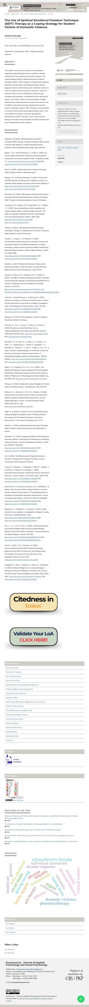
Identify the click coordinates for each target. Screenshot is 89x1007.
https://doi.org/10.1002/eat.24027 (17, 220)
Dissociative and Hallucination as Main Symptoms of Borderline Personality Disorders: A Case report (41, 841)
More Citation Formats (67, 131)
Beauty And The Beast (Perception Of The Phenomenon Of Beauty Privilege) (33, 830)
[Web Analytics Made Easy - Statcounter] (9, 800)
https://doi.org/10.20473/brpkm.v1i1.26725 (31, 379)
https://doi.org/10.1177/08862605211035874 (21, 448)
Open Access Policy (13, 680)
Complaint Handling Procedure (17, 715)
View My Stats (18, 800)
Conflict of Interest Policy (15, 706)
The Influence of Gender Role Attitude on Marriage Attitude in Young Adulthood (33, 824)
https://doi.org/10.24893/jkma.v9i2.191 (19, 406)
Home (7, 14)
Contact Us (10, 740)
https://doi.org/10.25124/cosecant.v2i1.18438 (21, 560)
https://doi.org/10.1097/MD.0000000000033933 (28, 359)
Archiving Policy (11, 732)
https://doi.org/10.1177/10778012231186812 (21, 256)
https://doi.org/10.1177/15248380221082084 (21, 478)
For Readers (10, 924)
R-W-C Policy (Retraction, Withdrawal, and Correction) (25, 702)
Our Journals (9, 949)
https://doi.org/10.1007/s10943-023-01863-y (25, 576)
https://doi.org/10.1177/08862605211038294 (21, 501)
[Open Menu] (4, 4)
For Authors (10, 928)
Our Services (9, 953)
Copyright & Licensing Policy (16, 693)
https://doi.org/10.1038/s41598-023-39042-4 (21, 518)
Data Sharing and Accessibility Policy (19, 710)
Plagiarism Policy (12, 698)
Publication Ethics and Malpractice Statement (22, 685)
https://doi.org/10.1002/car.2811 (36, 334)
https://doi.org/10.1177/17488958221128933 (21, 309)
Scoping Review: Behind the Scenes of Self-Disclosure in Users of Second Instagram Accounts (39, 835)
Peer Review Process (13, 676)
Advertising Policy (12, 736)
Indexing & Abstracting (14, 727)
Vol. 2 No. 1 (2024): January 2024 (33, 14)
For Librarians (11, 932)
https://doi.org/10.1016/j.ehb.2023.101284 (20, 186)
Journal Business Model (14, 719)
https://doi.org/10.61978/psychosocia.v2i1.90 (26, 46)
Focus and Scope (12, 668)
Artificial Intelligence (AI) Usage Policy (19, 689)
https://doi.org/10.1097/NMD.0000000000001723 (23, 537)
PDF (60, 80)
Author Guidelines (12, 723)
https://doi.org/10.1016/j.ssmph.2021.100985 (23, 161)
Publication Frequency (14, 672)
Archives (15, 14)
